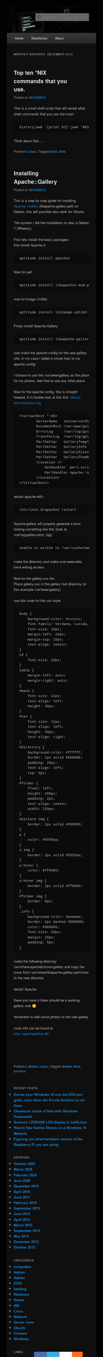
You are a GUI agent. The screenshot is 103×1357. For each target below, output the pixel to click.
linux (53, 151)
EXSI (18, 1283)
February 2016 (25, 1202)
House (19, 1299)
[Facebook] (40, 1354)
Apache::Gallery (26, 206)
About (59, 38)
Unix (62, 151)
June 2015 (22, 1213)
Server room (24, 1322)
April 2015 (22, 1219)
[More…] (75, 1354)
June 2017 (22, 1197)
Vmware (20, 1333)
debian (33, 1066)
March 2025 (23, 1169)
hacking (20, 1288)
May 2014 (21, 1236)
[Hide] (80, 1354)
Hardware (21, 1294)
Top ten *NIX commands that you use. (40, 80)
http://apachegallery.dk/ (31, 1033)
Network (20, 1316)
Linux (32, 151)
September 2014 (27, 1230)
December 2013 (26, 1241)
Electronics (39, 38)
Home (19, 38)
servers (20, 1071)
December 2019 (26, 1185)
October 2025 (24, 1163)
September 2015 (27, 1208)
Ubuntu (20, 1327)
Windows (21, 1338)
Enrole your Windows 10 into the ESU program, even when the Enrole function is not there (49, 1100)
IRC (17, 1305)
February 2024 (25, 1174)
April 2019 (22, 1191)
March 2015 (23, 1224)
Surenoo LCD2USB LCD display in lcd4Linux (50, 1122)
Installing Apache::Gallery (35, 177)
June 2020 (22, 1180)
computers (22, 1266)
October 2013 (24, 1247)
